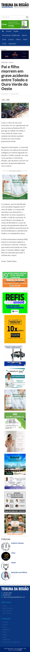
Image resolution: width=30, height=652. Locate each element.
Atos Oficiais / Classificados (11, 35)
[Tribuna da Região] (15, 5)
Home (4, 606)
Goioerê (8, 31)
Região (16, 31)
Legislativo (5, 629)
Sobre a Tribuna (7, 608)
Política (18, 39)
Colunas (11, 39)
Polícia (25, 39)
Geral (4, 39)
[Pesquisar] (27, 17)
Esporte (24, 35)
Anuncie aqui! (7, 611)
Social (4, 43)
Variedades (12, 43)
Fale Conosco (7, 613)
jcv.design (19, 650)
